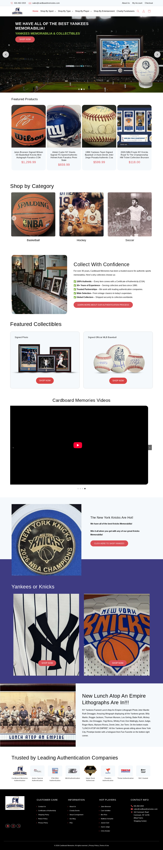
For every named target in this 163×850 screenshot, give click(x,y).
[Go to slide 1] (79, 89)
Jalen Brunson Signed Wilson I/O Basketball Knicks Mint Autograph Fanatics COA (28, 155)
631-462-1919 (20, 3)
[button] (48, 11)
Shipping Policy (43, 815)
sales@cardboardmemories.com (46, 3)
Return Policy (42, 819)
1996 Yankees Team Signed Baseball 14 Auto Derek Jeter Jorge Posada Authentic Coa (99, 155)
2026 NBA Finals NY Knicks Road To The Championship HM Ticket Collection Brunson (134, 155)
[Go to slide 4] (85, 488)
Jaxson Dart (105, 823)
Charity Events (75, 811)
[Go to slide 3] (84, 89)
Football (130, 240)
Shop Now (47, 663)
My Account (137, 3)
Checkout (149, 3)
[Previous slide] (6, 54)
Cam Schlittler (106, 811)
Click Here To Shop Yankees (109, 543)
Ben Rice (104, 815)
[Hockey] (33, 214)
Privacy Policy (43, 823)
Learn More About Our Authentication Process (103, 305)
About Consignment (76, 815)
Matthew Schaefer (107, 819)
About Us (126, 3)
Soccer (81, 240)
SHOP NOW (25, 54)
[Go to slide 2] (81, 89)
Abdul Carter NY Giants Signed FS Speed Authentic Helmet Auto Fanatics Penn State (63, 156)
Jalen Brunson (106, 806)
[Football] (130, 214)
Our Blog (73, 819)
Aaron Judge (105, 827)
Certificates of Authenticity (47, 811)
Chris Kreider (105, 831)
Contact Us (42, 806)
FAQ (71, 823)
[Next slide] (157, 54)
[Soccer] (81, 214)
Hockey (33, 240)
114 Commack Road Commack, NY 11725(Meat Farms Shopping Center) (141, 816)
